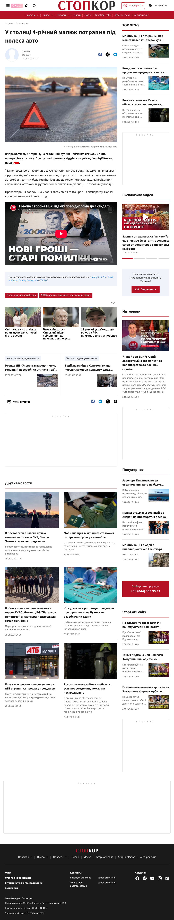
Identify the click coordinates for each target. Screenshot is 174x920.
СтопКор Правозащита (18, 878)
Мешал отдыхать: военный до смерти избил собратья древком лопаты (145, 517)
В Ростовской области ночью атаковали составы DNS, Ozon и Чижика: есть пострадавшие (27, 537)
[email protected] (36, 913)
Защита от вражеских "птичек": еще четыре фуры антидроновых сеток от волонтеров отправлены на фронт (145, 242)
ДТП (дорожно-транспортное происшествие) (66, 295)
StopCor (26, 51)
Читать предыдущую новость (23, 358)
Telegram (97, 277)
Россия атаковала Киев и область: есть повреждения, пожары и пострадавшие (87, 688)
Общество (23, 23)
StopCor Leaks (102, 15)
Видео (46, 15)
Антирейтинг (141, 15)
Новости (61, 15)
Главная (10, 23)
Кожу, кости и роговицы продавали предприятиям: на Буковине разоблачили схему (89, 612)
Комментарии (21, 402)
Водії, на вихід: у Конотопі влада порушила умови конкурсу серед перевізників (87, 369)
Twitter (21, 280)
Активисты (11, 888)
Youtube (12, 280)
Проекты (30, 15)
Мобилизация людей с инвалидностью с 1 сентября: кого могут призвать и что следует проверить (142, 551)
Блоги (77, 15)
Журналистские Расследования (23, 883)
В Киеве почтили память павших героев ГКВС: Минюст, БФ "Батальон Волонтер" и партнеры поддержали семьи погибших (30, 614)
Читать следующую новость (81, 358)
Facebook (108, 277)
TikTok (43, 280)
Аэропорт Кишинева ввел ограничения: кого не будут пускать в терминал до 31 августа (141, 486)
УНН (16, 163)
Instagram (32, 280)
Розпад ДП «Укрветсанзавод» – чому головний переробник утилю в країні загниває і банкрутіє (31, 369)
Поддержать (136, 5)
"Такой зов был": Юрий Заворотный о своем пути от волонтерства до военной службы (142, 363)
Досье (88, 15)
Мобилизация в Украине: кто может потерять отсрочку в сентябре (89, 535)
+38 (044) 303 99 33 (145, 591)
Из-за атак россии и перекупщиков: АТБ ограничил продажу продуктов (30, 686)
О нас (8, 873)
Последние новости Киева (21, 295)
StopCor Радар (122, 15)
